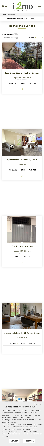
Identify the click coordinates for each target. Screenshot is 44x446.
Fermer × (37, 404)
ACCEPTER (29, 441)
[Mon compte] (3, 6)
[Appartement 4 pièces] (22, 142)
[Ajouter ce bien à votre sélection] (22, 89)
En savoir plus (26, 434)
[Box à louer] (22, 229)
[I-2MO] (22, 6)
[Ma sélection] (6, 6)
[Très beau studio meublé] (22, 55)
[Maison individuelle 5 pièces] (22, 316)
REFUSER (14, 441)
